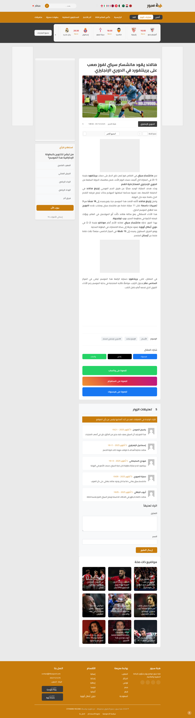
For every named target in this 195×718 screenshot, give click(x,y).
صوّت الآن (55, 208)
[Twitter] (153, 682)
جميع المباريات (43, 33)
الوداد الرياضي (65, 190)
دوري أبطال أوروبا (88, 696)
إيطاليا (93, 683)
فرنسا (93, 687)
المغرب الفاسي (64, 165)
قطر (126, 692)
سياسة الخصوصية (109, 713)
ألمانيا (93, 692)
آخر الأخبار (87, 17)
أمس (157, 17)
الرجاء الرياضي (65, 182)
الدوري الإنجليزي (147, 124)
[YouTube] (84, 6)
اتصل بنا (82, 713)
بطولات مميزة (52, 17)
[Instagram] (88, 6)
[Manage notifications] (189, 713)
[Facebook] (93, 6)
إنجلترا (93, 678)
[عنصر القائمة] (130, 5)
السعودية (124, 696)
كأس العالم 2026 (102, 17)
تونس (125, 683)
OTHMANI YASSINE (73, 709)
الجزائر (125, 678)
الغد (134, 17)
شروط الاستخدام (94, 713)
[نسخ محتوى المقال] (84, 133)
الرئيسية (118, 17)
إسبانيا (93, 674)
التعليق (154, 513)
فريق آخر (67, 198)
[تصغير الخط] (145, 134)
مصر (126, 687)
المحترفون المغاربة (70, 17)
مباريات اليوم (145, 17)
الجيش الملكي (64, 173)
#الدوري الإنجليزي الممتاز (112, 338)
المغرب (125, 674)
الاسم (154, 536)
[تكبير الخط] (140, 134)
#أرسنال (144, 338)
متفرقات (38, 17)
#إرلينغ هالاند (131, 338)
